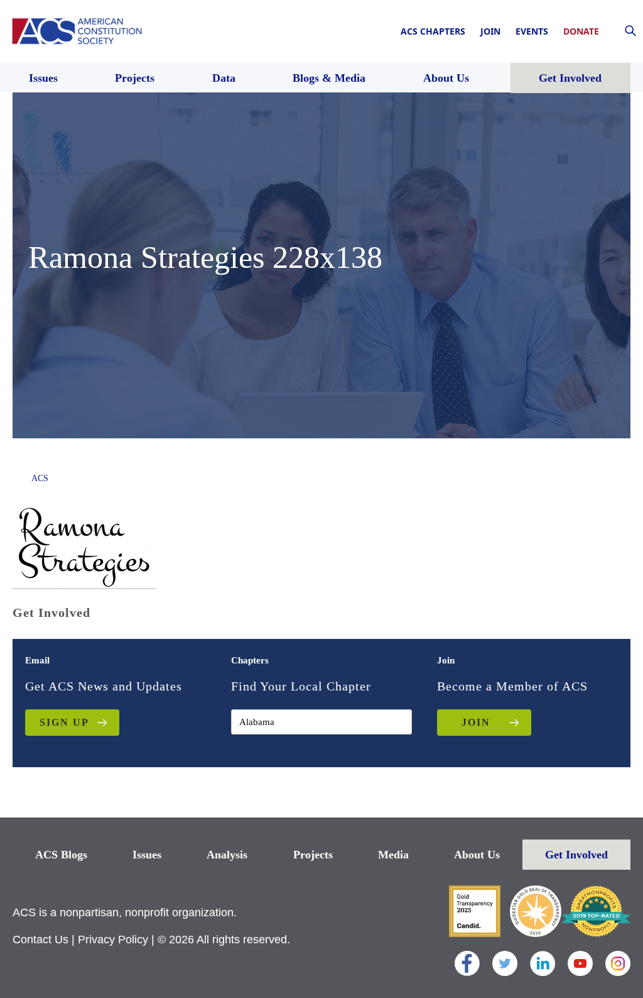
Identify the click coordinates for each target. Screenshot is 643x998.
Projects (313, 854)
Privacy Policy (113, 939)
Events (532, 31)
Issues (146, 854)
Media (393, 854)
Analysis (227, 854)
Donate (581, 31)
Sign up (64, 722)
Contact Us (40, 939)
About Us (477, 854)
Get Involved (576, 854)
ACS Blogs (61, 854)
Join (490, 31)
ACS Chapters (433, 31)
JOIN (476, 722)
